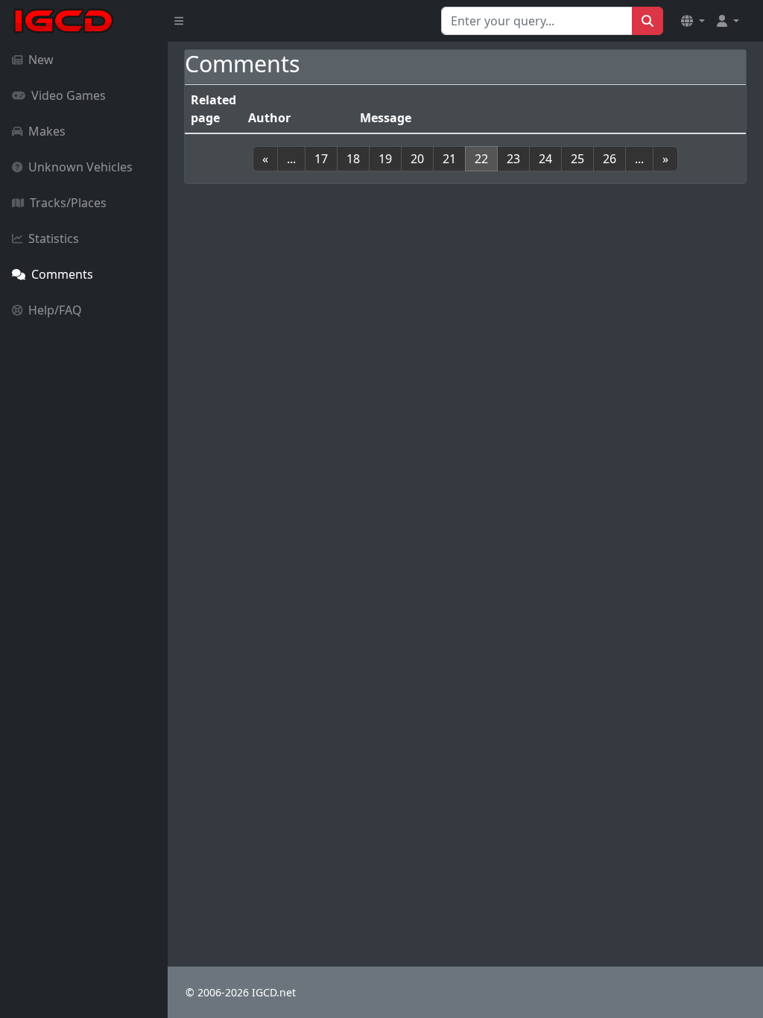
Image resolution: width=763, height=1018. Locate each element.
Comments (62, 274)
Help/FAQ (55, 310)
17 (321, 159)
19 (385, 159)
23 (513, 159)
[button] (693, 21)
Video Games (68, 95)
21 (449, 159)
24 (545, 159)
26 (609, 159)
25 (577, 159)
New (41, 59)
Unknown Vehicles (80, 167)
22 (481, 159)
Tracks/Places (68, 203)
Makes (47, 131)
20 (417, 159)
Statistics (53, 238)
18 (353, 159)
